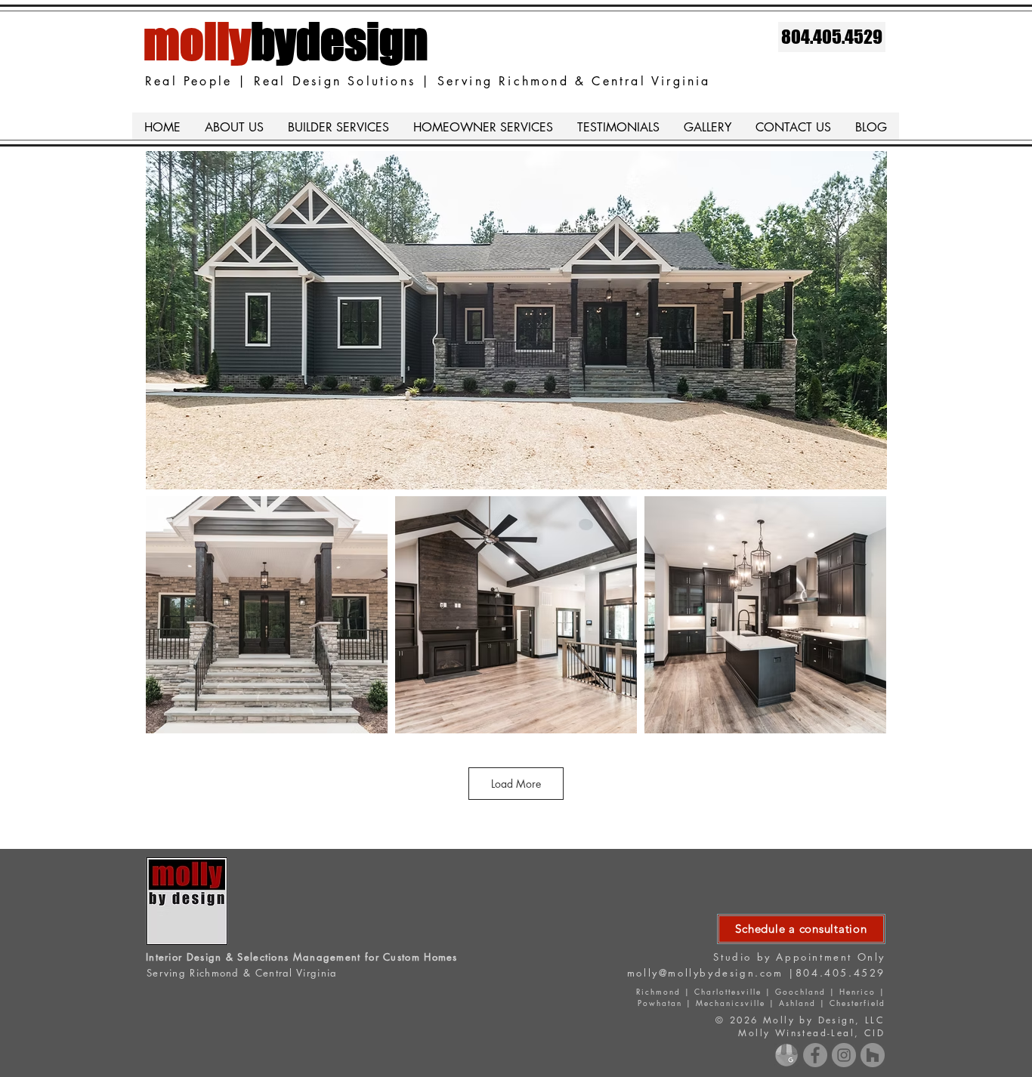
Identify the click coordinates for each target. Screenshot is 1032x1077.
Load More (516, 783)
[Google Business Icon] (786, 1055)
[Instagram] (844, 1055)
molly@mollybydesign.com (705, 973)
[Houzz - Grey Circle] (873, 1055)
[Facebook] (815, 1055)
